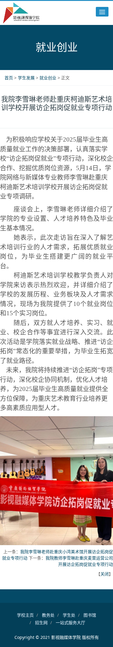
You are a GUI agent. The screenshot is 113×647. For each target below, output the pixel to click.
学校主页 (25, 615)
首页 (9, 78)
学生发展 (27, 78)
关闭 (104, 574)
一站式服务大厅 (70, 622)
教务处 (48, 615)
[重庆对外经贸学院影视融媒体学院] (21, 13)
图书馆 (89, 615)
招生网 (41, 622)
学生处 (69, 615)
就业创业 (48, 78)
